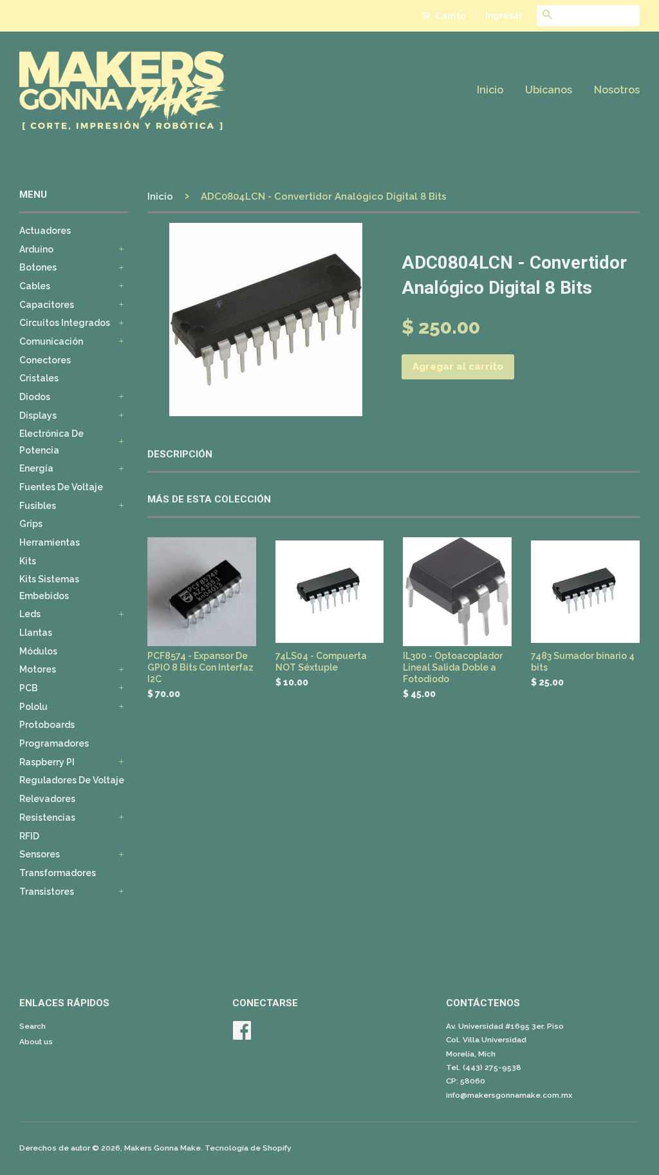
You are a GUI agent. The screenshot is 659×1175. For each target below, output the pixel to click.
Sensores (39, 854)
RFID (29, 836)
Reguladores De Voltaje (71, 780)
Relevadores (47, 799)
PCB (28, 688)
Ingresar (503, 15)
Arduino (36, 249)
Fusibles (37, 506)
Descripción (179, 454)
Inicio (490, 90)
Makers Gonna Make (162, 1147)
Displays (38, 415)
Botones (38, 267)
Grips (30, 524)
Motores (37, 669)
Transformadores (57, 873)
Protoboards (47, 725)
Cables (34, 286)
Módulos (38, 651)
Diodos (34, 397)
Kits (27, 561)
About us (36, 1041)
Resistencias (47, 817)
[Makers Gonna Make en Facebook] (242, 1035)
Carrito (449, 16)
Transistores (46, 891)
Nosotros (617, 90)
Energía (36, 468)
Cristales (39, 378)
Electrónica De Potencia (51, 441)
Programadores (54, 743)
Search (32, 1026)
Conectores (45, 360)
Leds (30, 614)
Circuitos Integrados (64, 323)
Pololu (33, 707)
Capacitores (46, 305)
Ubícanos (548, 90)
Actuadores (45, 230)
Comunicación (51, 341)
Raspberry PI (47, 762)
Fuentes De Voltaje (61, 487)
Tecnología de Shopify (248, 1147)
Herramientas (49, 542)
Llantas (35, 632)
